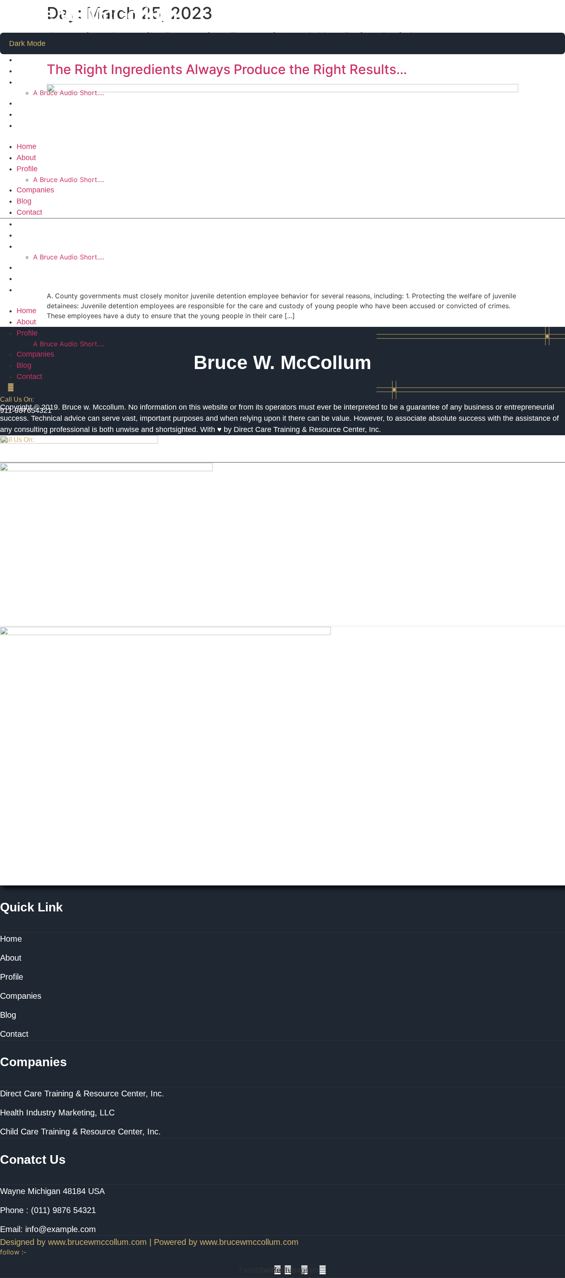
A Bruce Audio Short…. (68, 93)
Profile (27, 82)
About (26, 71)
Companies (35, 103)
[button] (282, 136)
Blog (24, 114)
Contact (29, 125)
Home (26, 59)
